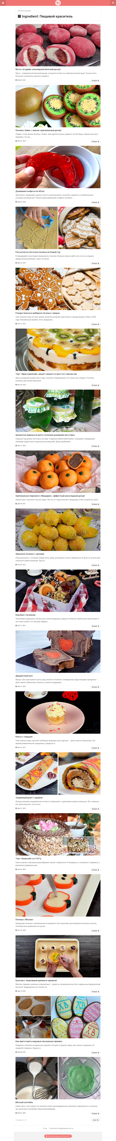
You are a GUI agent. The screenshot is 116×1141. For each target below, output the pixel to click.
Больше (94, 80)
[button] (3, 3)
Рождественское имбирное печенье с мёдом (38, 313)
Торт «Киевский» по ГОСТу (28, 858)
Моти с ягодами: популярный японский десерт (38, 69)
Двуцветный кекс (24, 676)
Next (94, 1120)
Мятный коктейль (24, 1102)
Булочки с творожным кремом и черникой (36, 980)
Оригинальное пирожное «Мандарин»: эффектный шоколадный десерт (50, 496)
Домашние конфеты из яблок (30, 191)
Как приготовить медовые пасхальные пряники (39, 1041)
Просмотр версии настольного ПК (59, 1136)
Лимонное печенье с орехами (30, 554)
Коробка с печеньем (25, 615)
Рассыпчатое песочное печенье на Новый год (38, 252)
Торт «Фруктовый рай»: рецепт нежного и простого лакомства (46, 374)
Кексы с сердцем (24, 736)
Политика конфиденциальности (61, 1128)
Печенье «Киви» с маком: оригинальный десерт (39, 130)
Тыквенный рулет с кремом (29, 797)
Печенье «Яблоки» (24, 919)
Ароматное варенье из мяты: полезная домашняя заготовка (45, 435)
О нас (45, 1128)
